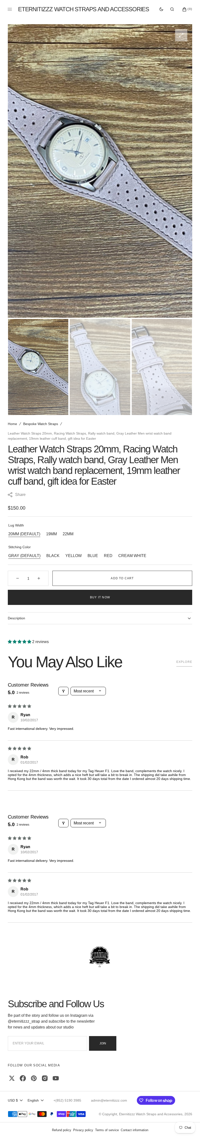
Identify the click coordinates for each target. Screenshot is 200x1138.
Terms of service (107, 1130)
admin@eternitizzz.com (109, 1100)
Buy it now (100, 597)
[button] (172, 9)
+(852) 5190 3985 (67, 1100)
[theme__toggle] (161, 9)
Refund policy (61, 1130)
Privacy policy (83, 1130)
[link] (100, 957)
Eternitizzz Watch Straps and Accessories (150, 1114)
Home (12, 424)
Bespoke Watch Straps (40, 424)
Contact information (134, 1130)
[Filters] (63, 691)
